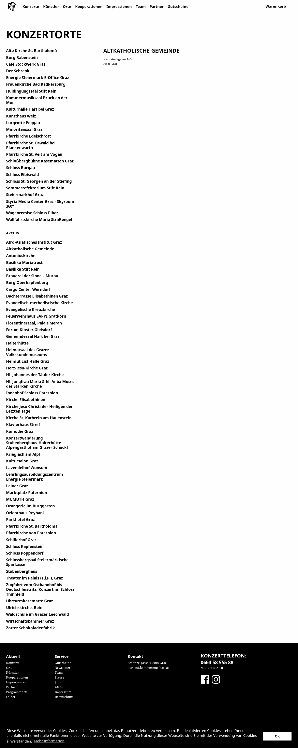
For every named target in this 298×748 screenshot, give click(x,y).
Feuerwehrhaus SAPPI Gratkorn (36, 316)
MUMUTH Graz (20, 499)
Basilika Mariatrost (24, 262)
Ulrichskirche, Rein (24, 607)
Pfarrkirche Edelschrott (28, 136)
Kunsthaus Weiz (21, 116)
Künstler (51, 6)
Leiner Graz (17, 486)
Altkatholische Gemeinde (30, 249)
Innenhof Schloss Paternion (32, 393)
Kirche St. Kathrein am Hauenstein (39, 417)
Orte (67, 6)
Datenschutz (64, 697)
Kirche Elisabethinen (25, 399)
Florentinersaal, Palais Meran (34, 323)
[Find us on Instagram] (216, 679)
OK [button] (277, 736)
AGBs (59, 687)
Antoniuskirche (20, 255)
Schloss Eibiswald (22, 174)
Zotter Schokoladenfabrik (30, 628)
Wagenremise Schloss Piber (32, 213)
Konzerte (31, 6)
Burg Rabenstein (22, 57)
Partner (157, 6)
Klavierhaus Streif (23, 424)
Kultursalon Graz (22, 461)
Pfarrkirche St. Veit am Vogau (34, 154)
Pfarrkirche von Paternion (31, 533)
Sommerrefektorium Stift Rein (35, 188)
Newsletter (62, 668)
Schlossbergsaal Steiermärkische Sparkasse (37, 562)
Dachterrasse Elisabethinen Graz (37, 296)
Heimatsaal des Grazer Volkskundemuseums (27, 352)
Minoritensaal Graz (24, 129)
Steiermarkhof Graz (25, 194)
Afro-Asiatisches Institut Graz (34, 242)
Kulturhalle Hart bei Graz (30, 109)
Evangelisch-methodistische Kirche (39, 302)
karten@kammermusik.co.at (148, 668)
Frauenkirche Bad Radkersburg (35, 84)
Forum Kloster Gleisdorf (29, 329)
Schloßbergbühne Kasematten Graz (40, 161)
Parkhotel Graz (20, 519)
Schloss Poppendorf (24, 553)
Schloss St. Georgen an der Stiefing (39, 181)
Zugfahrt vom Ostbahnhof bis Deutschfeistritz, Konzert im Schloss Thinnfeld (40, 589)
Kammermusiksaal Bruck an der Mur (37, 100)
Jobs (58, 682)
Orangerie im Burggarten (30, 506)
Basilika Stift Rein (23, 269)
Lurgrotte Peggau (23, 122)
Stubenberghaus (21, 571)
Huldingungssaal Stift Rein (31, 91)
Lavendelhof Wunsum (26, 467)
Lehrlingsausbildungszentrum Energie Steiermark (34, 477)
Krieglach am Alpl (23, 454)
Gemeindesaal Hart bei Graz (32, 336)
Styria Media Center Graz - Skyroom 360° (40, 204)
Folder (10, 697)
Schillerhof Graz (21, 539)
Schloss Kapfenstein (25, 546)
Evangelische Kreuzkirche (30, 309)
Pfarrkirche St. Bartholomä (32, 526)
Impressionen (119, 6)
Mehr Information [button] (49, 740)
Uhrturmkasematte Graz (29, 601)
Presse (59, 677)
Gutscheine (178, 6)
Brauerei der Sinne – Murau (32, 275)
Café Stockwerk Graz (25, 64)
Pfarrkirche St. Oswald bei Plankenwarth (31, 145)
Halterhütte (17, 343)
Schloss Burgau (20, 167)
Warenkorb (276, 6)
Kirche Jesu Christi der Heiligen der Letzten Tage (39, 409)
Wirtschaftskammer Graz (30, 621)
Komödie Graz (19, 431)
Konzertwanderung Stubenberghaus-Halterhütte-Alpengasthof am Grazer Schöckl (37, 442)
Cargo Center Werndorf (28, 289)
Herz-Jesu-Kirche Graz (27, 368)
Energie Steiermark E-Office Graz (37, 77)
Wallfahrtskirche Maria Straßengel (39, 219)
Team (141, 6)
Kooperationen (89, 6)
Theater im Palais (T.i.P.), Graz (34, 578)
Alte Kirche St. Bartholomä (31, 50)
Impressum (63, 692)
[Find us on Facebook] (205, 679)
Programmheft (16, 692)
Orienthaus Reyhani (25, 512)
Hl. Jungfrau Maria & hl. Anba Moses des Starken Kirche (40, 384)
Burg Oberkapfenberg (27, 282)
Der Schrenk (17, 71)
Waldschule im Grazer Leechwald (37, 614)
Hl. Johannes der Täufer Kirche (35, 374)
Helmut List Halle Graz (27, 361)
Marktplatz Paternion (26, 492)
